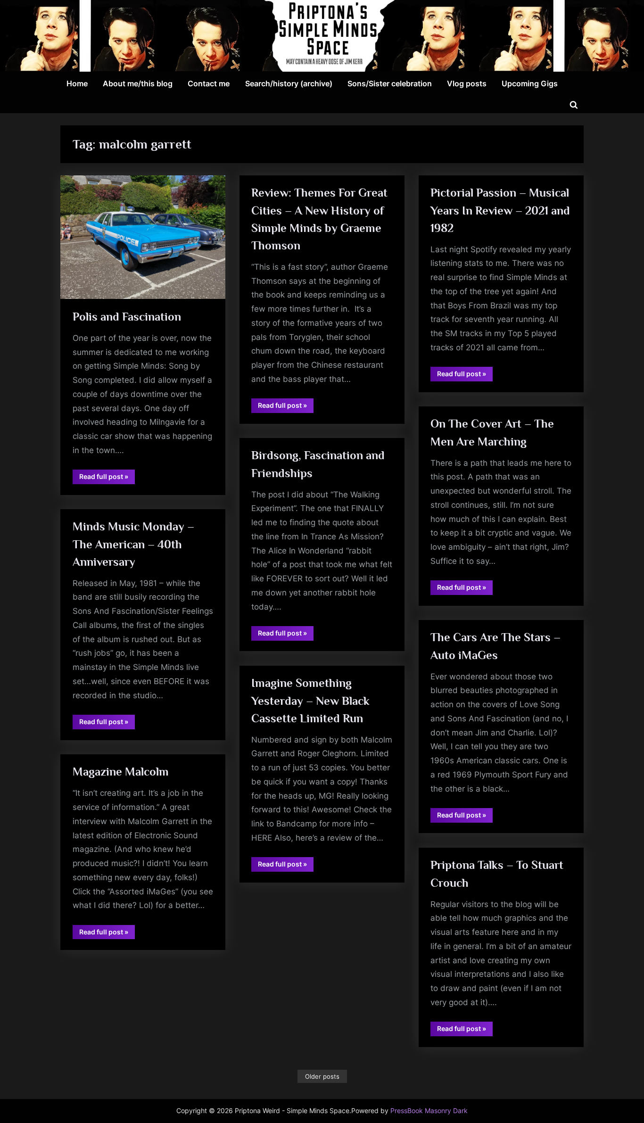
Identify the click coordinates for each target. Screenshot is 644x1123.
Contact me (209, 83)
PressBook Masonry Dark (429, 1111)
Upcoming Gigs (530, 83)
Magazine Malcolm (121, 771)
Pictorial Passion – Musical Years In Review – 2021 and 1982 (500, 210)
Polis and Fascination (127, 316)
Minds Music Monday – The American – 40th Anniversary (133, 544)
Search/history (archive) (288, 83)
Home (77, 83)
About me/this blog (138, 83)
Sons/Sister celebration (389, 83)
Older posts (322, 1076)
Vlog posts (467, 83)
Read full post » (107, 478)
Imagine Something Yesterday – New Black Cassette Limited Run (310, 700)
